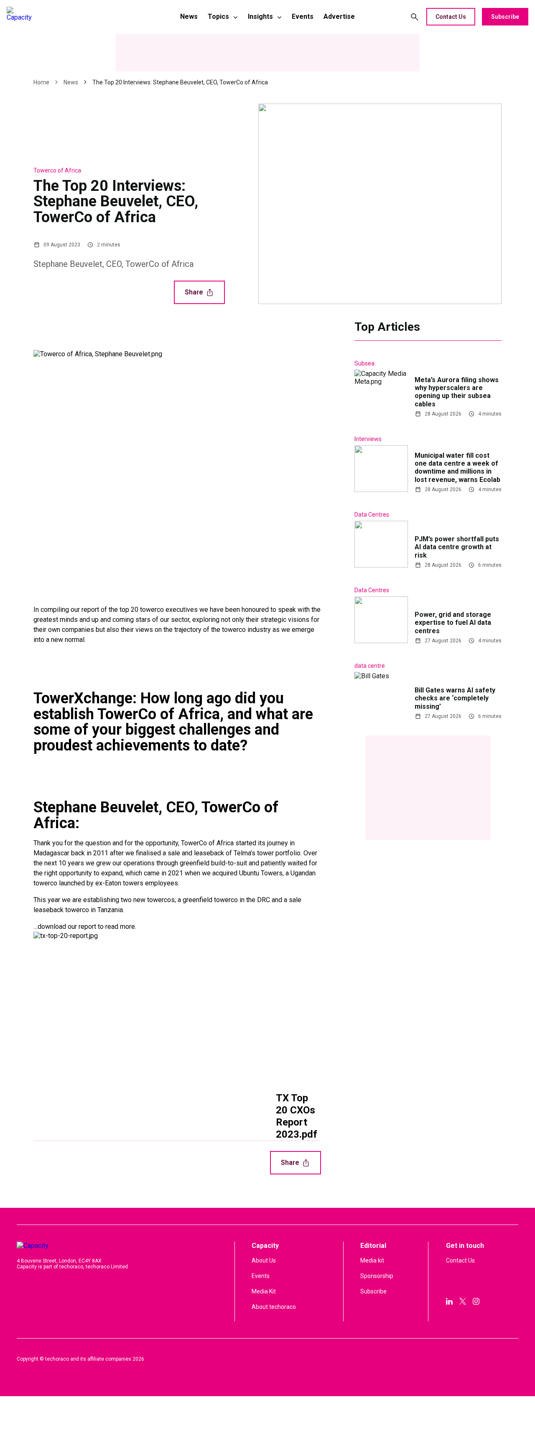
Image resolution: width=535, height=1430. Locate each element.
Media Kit (264, 1291)
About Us (264, 1260)
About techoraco (274, 1306)
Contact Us (451, 16)
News (189, 16)
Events (302, 16)
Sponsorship (376, 1276)
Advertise (339, 16)
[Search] (415, 17)
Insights (260, 16)
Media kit (372, 1260)
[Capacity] (66, 17)
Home (41, 82)
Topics (218, 16)
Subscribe (505, 16)
